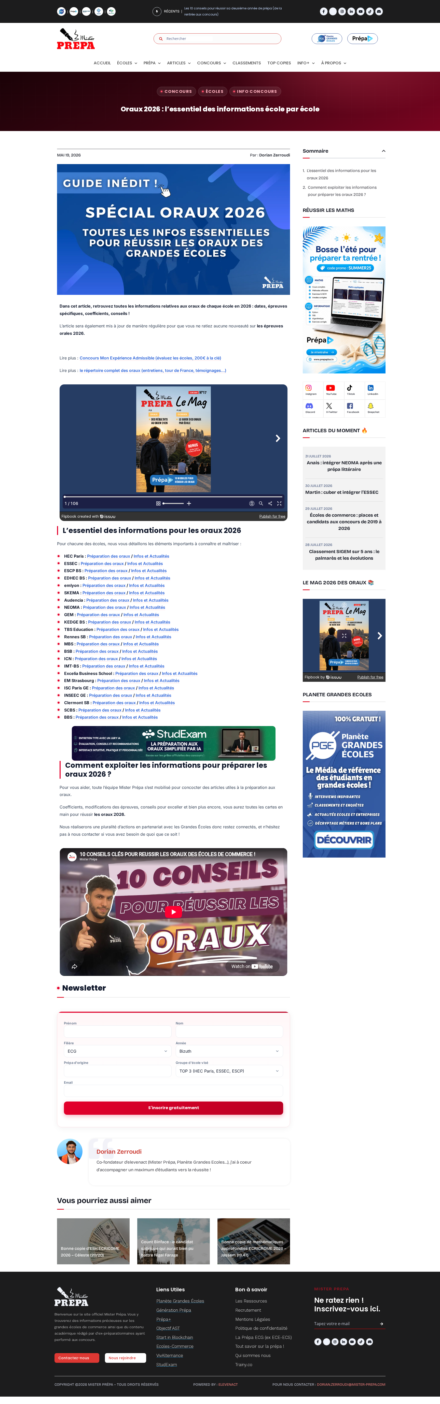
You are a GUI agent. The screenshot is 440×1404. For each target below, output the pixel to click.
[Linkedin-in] (351, 11)
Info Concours (257, 91)
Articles (176, 63)
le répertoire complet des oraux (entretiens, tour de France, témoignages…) (153, 370)
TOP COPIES (279, 63)
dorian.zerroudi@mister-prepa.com (351, 1384)
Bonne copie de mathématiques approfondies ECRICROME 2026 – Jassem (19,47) (253, 1248)
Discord (310, 412)
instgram (311, 394)
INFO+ (303, 63)
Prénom (70, 1023)
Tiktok (351, 394)
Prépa (150, 63)
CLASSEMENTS (246, 63)
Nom (179, 1023)
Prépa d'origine (76, 1063)
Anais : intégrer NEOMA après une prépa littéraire (344, 466)
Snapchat (373, 412)
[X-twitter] (333, 11)
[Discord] (379, 11)
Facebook (353, 412)
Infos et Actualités (151, 556)
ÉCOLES (215, 91)
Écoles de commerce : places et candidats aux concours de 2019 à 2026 (344, 521)
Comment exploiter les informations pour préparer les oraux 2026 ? (342, 191)
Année (181, 1043)
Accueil (102, 63)
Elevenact (228, 1384)
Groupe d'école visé (192, 1063)
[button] (384, 151)
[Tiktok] (370, 11)
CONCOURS (209, 63)
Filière (69, 1043)
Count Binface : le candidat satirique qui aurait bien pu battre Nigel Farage (167, 1248)
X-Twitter (331, 412)
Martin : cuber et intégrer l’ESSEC (341, 492)
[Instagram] (342, 11)
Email (68, 1082)
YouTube (331, 394)
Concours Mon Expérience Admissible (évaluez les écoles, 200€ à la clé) (150, 357)
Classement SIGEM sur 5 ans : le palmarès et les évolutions (344, 555)
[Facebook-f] (324, 11)
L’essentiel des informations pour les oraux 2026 (341, 174)
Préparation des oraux (108, 556)
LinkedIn (373, 394)
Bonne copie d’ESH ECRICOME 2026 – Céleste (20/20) (225, 11)
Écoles (124, 63)
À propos (331, 63)
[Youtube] (360, 11)
